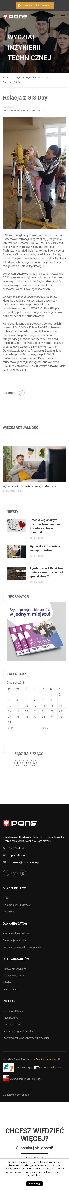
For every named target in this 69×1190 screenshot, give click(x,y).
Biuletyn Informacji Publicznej (25, 1078)
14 (43, 705)
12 (26, 705)
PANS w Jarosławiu (46, 1059)
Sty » (45, 728)
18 (18, 711)
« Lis (10, 728)
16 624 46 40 (17, 848)
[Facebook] (22, 393)
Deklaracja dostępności (16, 1094)
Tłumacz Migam (24, 1067)
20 (34, 711)
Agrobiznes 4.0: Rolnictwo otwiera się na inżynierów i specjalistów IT (46, 572)
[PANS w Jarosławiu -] (15, 17)
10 (9, 705)
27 (34, 716)
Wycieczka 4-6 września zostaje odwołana (29, 486)
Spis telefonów (19, 855)
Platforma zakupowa (50, 1067)
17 (9, 711)
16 (60, 705)
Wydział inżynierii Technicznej (23, 110)
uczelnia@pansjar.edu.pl (24, 862)
